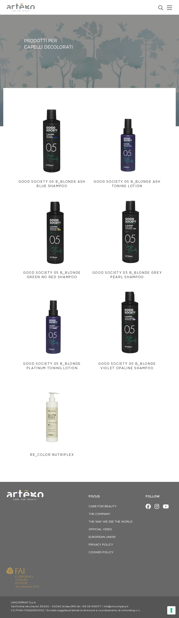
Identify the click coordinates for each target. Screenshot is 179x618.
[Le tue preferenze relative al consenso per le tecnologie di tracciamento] (171, 610)
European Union (102, 537)
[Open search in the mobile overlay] (160, 7)
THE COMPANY (99, 514)
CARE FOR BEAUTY (103, 506)
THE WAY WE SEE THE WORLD (111, 521)
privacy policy (101, 544)
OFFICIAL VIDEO (100, 529)
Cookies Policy (101, 552)
